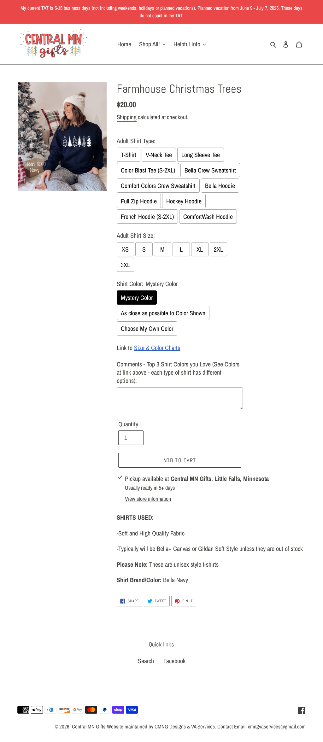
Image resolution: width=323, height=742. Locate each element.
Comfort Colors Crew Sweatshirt (158, 185)
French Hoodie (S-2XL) (147, 216)
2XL (218, 249)
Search (146, 661)
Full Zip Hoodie (139, 201)
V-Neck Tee (159, 154)
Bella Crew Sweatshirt (210, 170)
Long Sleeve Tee (200, 154)
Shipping (127, 117)
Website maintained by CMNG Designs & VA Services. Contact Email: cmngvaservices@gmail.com (206, 726)
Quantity (128, 424)
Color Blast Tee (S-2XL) (148, 170)
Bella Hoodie (220, 185)
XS (125, 249)
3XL (125, 264)
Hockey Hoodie (184, 201)
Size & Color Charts (157, 347)
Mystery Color (137, 297)
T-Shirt (128, 154)
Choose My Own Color (147, 328)
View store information (148, 499)
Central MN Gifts (88, 726)
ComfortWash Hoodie (208, 216)
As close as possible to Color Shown (163, 313)
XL (200, 249)
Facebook (174, 661)
